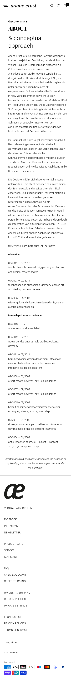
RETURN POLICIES (15, 599)
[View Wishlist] (58, 5)
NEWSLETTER (12, 532)
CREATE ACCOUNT (15, 574)
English (9, 642)
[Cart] (65, 5)
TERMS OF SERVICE (16, 630)
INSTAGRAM (11, 526)
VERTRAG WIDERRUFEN (18, 508)
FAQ (6, 568)
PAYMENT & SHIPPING (17, 592)
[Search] (51, 5)
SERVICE (9, 550)
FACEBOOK (10, 519)
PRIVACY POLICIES (15, 623)
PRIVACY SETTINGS (15, 605)
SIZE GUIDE (11, 556)
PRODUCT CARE (13, 543)
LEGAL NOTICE (13, 617)
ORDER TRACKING (15, 581)
